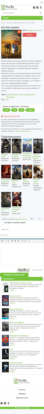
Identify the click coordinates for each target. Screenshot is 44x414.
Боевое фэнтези (18, 23)
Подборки (22, 393)
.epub (6, 110)
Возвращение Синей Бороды (19, 336)
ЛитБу (3, 23)
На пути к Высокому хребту (37, 156)
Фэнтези (9, 23)
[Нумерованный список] (25, 240)
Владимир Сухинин (35, 30)
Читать (29, 35)
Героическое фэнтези (27, 94)
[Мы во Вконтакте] (37, 7)
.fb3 (21, 110)
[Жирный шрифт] (2, 240)
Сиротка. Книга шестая (36, 181)
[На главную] (9, 7)
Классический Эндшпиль (6, 180)
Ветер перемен (26, 180)
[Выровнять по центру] (15, 240)
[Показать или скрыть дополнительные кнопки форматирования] (29, 240)
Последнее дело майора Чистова (20, 283)
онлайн (30, 110)
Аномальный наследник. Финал (16, 209)
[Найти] (41, 13)
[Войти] (2, 2)
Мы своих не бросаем (16, 155)
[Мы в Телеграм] (34, 7)
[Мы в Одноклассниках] (40, 7)
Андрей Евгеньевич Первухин (37, 187)
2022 (6, 99)
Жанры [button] (6, 18)
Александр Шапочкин (5, 213)
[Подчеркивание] (8, 240)
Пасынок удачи (4, 155)
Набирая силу (15, 181)
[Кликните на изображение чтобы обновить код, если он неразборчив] (23, 270)
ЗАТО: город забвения (17, 322)
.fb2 (14, 110)
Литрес (37, 122)
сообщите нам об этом (22, 131)
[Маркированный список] (22, 240)
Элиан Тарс (27, 159)
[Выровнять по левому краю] (12, 240)
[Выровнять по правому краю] (18, 240)
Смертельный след (16, 362)
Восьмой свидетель (16, 309)
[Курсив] (5, 240)
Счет (11, 349)
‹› (12, 290)
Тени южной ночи (15, 296)
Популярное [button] (8, 279)
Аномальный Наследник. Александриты (28, 155)
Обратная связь (22, 398)
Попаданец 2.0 (5, 209)
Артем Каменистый (16, 185)
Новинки (22, 389)
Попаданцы (10, 97)
